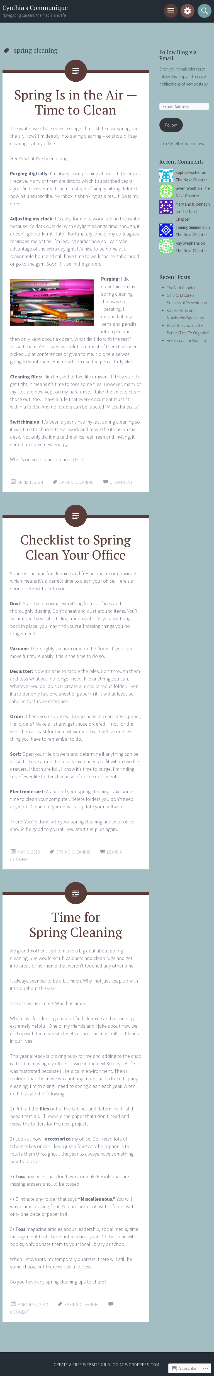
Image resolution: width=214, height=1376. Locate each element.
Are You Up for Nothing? (187, 340)
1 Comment (121, 482)
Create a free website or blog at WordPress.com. (107, 1364)
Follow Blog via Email (178, 55)
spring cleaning (76, 482)
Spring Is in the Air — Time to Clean (75, 102)
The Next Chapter (191, 180)
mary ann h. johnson (193, 204)
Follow (171, 125)
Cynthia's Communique (35, 7)
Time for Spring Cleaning (75, 924)
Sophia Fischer (188, 172)
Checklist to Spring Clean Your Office (75, 547)
